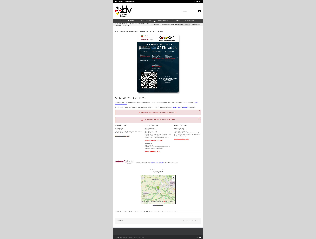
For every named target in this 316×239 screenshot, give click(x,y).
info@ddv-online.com (130, 1)
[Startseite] (121, 20)
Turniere (151, 211)
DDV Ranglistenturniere (164, 24)
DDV (152, 24)
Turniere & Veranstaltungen (160, 211)
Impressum (131, 237)
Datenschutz (137, 237)
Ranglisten (156, 24)
